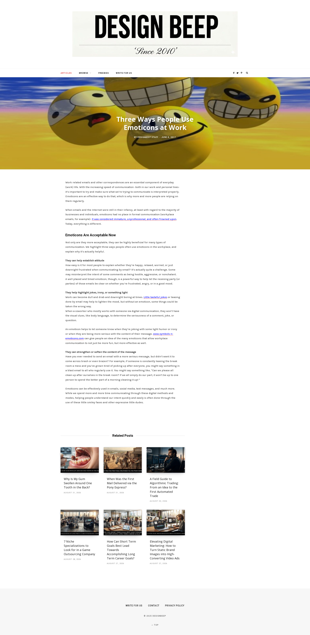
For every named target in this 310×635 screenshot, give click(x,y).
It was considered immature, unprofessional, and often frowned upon (134, 219)
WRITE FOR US (124, 73)
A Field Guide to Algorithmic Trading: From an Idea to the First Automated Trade (164, 487)
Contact (153, 605)
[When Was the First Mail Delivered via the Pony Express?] (123, 460)
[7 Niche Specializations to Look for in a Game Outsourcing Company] (80, 522)
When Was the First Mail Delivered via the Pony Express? (122, 483)
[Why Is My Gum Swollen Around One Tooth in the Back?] (80, 460)
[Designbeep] (155, 34)
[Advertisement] (219, 229)
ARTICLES (66, 73)
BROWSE (83, 73)
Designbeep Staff (148, 137)
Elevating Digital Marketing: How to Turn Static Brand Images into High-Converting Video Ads (165, 549)
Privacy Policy (175, 605)
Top (156, 625)
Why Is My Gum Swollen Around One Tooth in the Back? (78, 483)
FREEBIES (103, 73)
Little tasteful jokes (155, 297)
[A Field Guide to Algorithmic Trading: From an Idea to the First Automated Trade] (166, 460)
